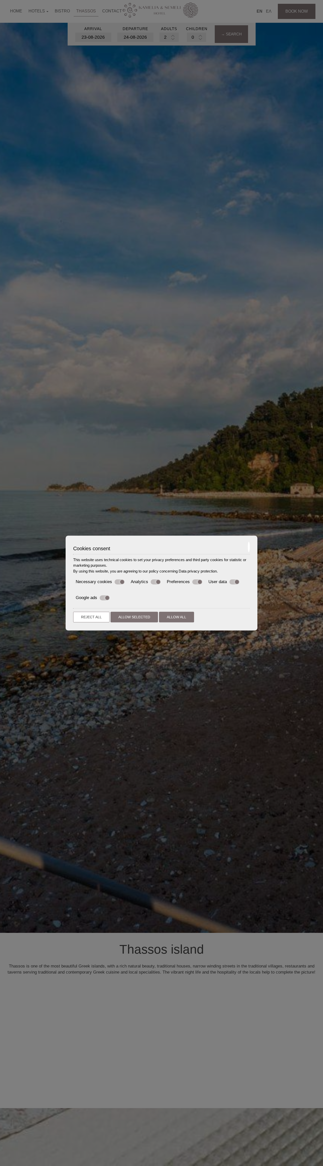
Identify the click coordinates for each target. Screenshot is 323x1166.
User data (217, 581)
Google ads (86, 597)
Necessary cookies (94, 581)
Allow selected (134, 617)
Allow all (176, 617)
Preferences (178, 581)
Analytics (139, 581)
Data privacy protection (198, 571)
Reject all (91, 617)
